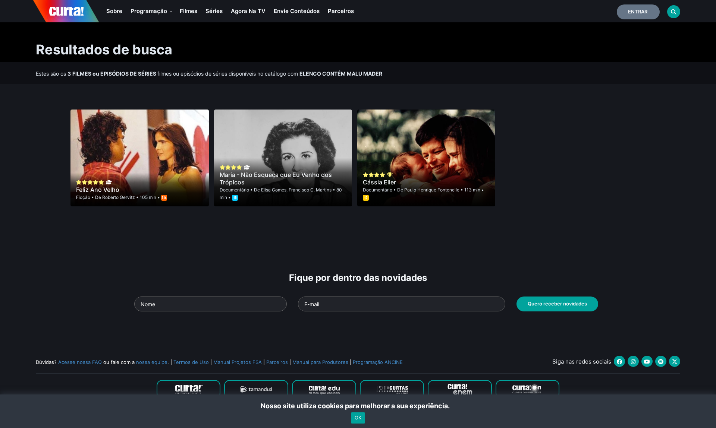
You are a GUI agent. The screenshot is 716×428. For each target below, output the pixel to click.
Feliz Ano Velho (97, 189)
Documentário (234, 190)
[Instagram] (633, 361)
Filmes (188, 11)
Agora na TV (248, 11)
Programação (150, 11)
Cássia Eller (379, 182)
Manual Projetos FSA (237, 362)
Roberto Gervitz (118, 197)
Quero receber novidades (557, 304)
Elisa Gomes (273, 190)
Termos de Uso (191, 362)
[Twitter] (674, 361)
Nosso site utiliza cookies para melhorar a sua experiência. (358, 406)
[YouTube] (647, 361)
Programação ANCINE (378, 362)
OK (358, 418)
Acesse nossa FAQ (80, 362)
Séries (214, 11)
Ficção (83, 197)
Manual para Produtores (320, 362)
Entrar (637, 12)
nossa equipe (151, 362)
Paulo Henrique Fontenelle (431, 190)
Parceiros (341, 11)
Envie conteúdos (297, 11)
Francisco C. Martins (310, 190)
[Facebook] (619, 361)
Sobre (114, 11)
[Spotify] (660, 361)
